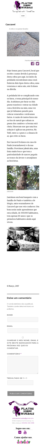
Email (10, 326)
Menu (23, 15)
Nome (10, 315)
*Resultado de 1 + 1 (17, 378)
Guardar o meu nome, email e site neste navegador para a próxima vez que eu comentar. (23, 344)
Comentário (14, 354)
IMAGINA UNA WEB (28, 423)
